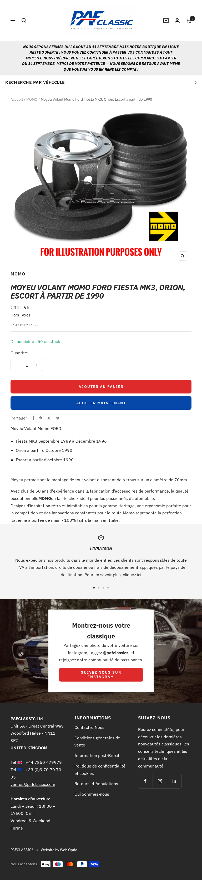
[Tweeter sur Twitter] (49, 418)
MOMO (31, 99)
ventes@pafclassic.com (33, 784)
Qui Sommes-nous (91, 794)
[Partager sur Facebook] (33, 418)
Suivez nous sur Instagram (101, 674)
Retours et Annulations (96, 783)
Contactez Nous (89, 727)
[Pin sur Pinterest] (40, 418)
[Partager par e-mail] (57, 418)
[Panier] (188, 20)
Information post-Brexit (96, 755)
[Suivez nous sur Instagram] (160, 781)
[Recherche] (24, 20)
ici (139, 574)
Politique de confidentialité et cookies (99, 769)
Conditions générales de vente (97, 741)
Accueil (17, 99)
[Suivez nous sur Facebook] (145, 781)
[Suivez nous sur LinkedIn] (174, 781)
